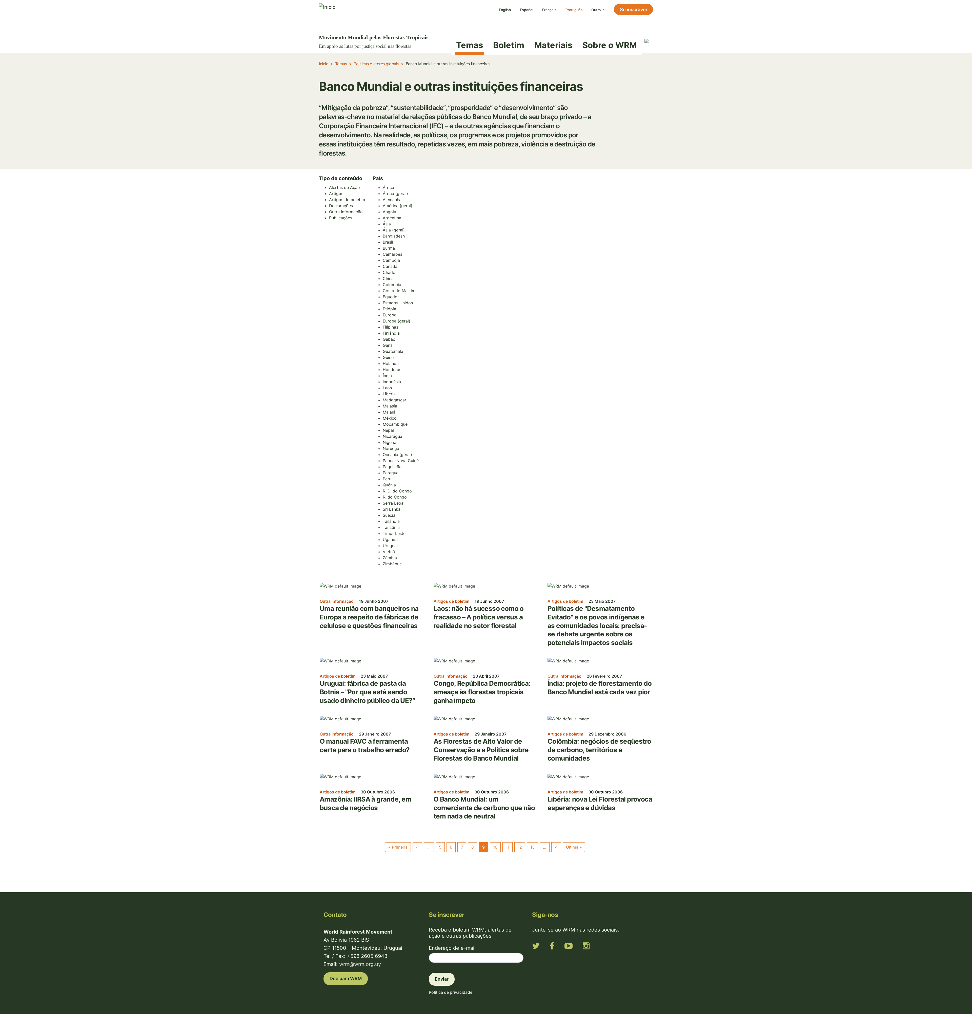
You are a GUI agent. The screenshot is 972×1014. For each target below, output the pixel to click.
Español (526, 10)
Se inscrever (633, 9)
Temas (469, 45)
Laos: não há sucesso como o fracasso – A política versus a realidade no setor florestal (479, 617)
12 (520, 847)
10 (495, 847)
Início (323, 63)
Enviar (442, 979)
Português (574, 10)
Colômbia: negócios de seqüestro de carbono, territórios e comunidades (599, 749)
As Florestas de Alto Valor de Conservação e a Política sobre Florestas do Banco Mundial (481, 749)
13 (532, 847)
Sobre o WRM (609, 45)
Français (549, 10)
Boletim (508, 45)
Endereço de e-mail (452, 948)
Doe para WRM (346, 978)
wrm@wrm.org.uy (360, 964)
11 (507, 847)
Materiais (553, 45)
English (505, 10)
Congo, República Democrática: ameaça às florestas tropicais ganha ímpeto (482, 691)
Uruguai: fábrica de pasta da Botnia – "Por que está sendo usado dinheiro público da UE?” (367, 691)
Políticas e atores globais (376, 63)
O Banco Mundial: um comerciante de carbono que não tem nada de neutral (484, 807)
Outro (596, 10)
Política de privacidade (450, 992)
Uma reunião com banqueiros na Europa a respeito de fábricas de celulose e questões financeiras (369, 617)
